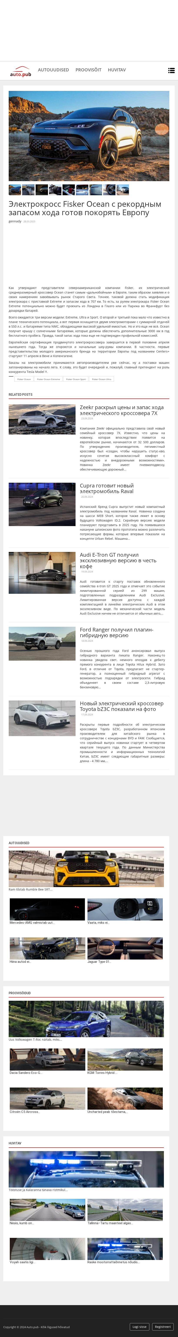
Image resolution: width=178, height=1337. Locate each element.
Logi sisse (140, 1327)
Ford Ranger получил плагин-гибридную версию (116, 632)
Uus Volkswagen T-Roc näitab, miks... (35, 1039)
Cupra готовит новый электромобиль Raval (107, 488)
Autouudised (53, 69)
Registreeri (163, 1327)
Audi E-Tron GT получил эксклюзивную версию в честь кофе (118, 560)
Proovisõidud (20, 993)
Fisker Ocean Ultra (101, 379)
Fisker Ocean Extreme (48, 379)
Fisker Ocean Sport (76, 379)
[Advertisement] (89, 30)
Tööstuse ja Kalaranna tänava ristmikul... (38, 1190)
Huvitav (117, 69)
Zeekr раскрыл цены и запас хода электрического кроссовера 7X (122, 410)
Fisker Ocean (24, 379)
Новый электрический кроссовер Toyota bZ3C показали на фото (122, 706)
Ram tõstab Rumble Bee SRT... (31, 889)
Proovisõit (88, 69)
